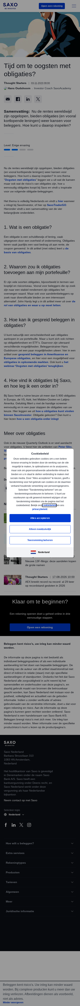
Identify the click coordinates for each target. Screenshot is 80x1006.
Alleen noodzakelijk (40, 529)
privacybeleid (40, 509)
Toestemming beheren (40, 540)
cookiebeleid (50, 505)
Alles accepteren (40, 518)
